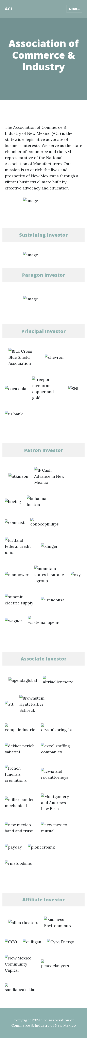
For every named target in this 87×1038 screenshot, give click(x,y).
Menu (73, 9)
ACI (8, 9)
